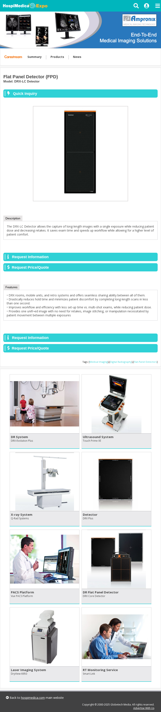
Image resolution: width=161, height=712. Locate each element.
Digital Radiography (121, 361)
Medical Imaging (99, 361)
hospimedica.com (33, 698)
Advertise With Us (143, 708)
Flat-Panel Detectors (145, 361)
